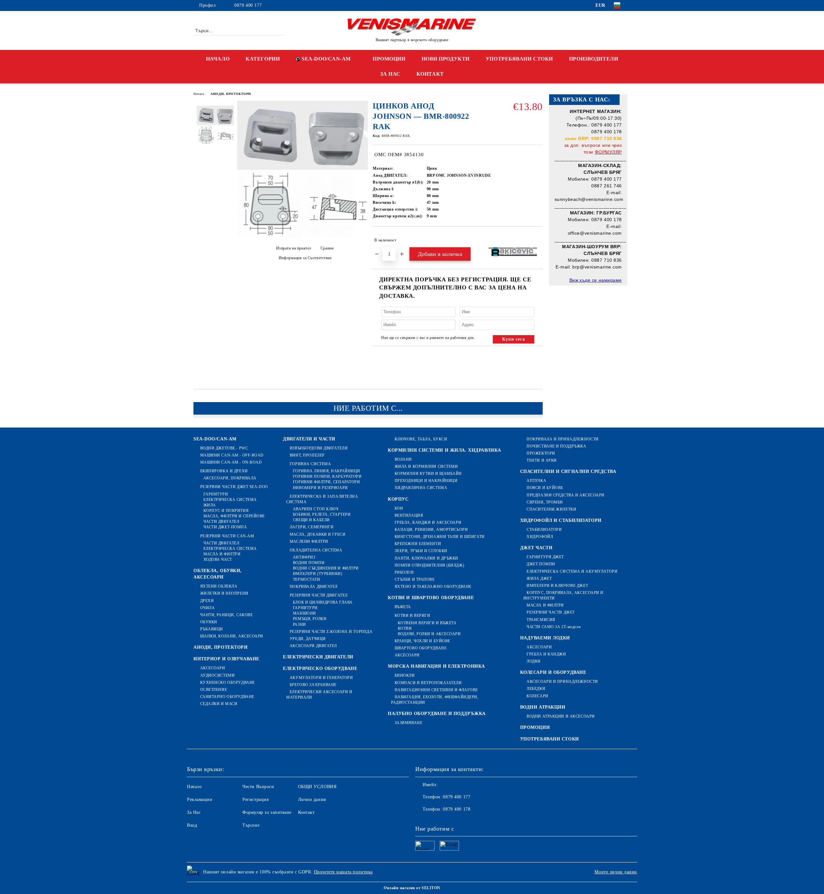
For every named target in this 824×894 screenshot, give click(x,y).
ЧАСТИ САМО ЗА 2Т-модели (553, 627)
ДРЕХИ (207, 600)
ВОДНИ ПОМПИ (308, 562)
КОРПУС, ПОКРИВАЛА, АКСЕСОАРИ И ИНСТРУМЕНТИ (563, 595)
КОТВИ (405, 628)
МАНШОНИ (304, 613)
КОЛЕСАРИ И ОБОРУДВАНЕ (553, 672)
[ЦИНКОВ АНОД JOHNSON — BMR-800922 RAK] (302, 235)
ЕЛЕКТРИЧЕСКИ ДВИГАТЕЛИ (318, 656)
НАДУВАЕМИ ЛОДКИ (545, 637)
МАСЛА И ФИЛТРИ (221, 554)
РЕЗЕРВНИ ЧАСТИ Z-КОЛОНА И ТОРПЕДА (331, 631)
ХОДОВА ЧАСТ (217, 559)
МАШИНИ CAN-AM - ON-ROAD (231, 462)
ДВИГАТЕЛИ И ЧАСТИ (309, 439)
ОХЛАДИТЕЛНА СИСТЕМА (316, 550)
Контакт (306, 812)
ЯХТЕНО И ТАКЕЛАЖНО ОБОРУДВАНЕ (433, 586)
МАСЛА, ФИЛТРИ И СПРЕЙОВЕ (234, 516)
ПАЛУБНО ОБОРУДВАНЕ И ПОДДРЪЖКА (437, 713)
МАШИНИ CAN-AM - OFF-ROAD (232, 455)
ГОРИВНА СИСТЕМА (310, 464)
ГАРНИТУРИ (215, 494)
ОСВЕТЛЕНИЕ (213, 689)
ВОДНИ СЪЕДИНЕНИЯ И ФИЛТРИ (326, 568)
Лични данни (312, 799)
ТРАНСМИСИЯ (541, 619)
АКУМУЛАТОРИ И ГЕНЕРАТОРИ (321, 677)
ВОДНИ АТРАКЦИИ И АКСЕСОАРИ (561, 716)
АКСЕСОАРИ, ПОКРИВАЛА (230, 478)
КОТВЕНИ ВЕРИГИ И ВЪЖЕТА (427, 623)
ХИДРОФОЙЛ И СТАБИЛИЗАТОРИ (561, 520)
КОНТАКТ (430, 74)
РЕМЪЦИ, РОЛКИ (309, 618)
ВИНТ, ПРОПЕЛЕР (307, 455)
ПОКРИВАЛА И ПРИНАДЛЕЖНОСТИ (563, 439)
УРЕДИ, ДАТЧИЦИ (307, 638)
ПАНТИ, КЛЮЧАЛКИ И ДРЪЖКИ (426, 558)
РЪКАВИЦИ (211, 629)
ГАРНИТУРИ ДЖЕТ (545, 557)
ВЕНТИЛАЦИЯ (409, 515)
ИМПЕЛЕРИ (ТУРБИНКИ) (317, 573)
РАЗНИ (299, 624)
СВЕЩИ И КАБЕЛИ (311, 520)
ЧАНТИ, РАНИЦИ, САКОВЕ (226, 615)
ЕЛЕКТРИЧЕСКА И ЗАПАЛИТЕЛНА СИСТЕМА (322, 499)
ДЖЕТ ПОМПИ (541, 564)
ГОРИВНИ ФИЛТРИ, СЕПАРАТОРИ (326, 482)
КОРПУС (398, 499)
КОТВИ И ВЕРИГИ (412, 615)
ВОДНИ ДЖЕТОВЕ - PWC (224, 448)
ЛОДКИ (534, 661)
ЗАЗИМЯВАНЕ (408, 722)
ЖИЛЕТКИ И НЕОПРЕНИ (224, 593)
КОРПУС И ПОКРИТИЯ (225, 510)
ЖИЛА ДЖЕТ (539, 578)
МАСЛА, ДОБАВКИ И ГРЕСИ (317, 534)
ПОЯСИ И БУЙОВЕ (545, 487)
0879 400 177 (248, 5)
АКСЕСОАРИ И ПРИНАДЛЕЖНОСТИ (562, 681)
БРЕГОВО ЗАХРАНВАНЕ (313, 684)
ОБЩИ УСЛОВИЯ (317, 786)
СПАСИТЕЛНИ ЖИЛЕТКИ (551, 509)
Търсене (250, 825)
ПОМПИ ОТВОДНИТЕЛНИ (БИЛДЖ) (429, 565)
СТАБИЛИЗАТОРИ (544, 529)
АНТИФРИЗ (304, 557)
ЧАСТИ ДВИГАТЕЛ (221, 521)
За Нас (194, 812)
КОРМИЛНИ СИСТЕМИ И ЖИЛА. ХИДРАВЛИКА (444, 450)
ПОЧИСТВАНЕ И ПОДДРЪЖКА (556, 446)
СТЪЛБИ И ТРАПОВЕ (415, 579)
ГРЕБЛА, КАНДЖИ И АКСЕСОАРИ (428, 522)
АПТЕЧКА (536, 480)
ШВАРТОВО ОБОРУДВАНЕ (420, 648)
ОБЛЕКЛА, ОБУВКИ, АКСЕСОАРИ (217, 573)
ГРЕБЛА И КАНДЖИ (546, 654)
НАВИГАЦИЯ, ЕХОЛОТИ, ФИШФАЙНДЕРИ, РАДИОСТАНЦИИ (434, 700)
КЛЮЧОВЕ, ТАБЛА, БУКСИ (421, 439)
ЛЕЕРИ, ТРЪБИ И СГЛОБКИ (421, 551)
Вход (192, 825)
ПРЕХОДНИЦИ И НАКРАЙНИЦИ (426, 480)
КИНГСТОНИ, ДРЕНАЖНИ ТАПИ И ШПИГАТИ (440, 536)
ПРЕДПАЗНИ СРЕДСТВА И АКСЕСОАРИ (565, 495)
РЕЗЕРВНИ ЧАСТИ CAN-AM (227, 536)
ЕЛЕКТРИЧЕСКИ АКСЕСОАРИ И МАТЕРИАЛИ (319, 695)
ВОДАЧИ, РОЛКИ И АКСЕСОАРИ (429, 634)
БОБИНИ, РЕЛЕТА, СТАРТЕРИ (322, 514)
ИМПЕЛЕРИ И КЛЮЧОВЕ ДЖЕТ (557, 585)
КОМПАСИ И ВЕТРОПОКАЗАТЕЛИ (428, 683)
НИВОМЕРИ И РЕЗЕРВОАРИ (320, 487)
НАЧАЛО (217, 58)
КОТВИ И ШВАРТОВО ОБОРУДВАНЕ (431, 597)
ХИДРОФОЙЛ (540, 536)
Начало (198, 94)
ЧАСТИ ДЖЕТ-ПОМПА (225, 527)
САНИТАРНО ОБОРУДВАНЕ (227, 696)
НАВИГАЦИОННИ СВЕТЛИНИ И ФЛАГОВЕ (436, 690)
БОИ (399, 508)
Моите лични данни (616, 872)
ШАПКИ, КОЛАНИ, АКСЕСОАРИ (231, 636)
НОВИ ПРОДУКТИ (446, 58)
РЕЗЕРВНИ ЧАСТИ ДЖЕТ (551, 612)
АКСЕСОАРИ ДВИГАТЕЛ (313, 646)
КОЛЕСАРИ (537, 696)
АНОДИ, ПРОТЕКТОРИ (231, 94)
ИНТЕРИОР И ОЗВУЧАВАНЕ (226, 658)
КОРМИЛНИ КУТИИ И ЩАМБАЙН (428, 473)
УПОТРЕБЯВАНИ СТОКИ (519, 58)
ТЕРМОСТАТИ (306, 579)
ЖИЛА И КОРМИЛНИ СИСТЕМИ (426, 466)
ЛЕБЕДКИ (536, 688)
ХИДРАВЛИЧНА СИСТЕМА (421, 487)
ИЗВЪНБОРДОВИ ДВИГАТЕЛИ (319, 448)
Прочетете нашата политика (343, 872)
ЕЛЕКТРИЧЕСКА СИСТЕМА (230, 499)
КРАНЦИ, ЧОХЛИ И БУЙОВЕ (422, 641)
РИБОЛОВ (404, 572)
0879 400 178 (456, 809)
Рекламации (199, 799)
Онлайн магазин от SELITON (412, 888)
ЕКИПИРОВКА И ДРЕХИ (224, 471)
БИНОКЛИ (405, 675)
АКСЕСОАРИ (212, 668)
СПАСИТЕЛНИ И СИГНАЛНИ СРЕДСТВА (568, 471)
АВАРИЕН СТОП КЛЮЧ (315, 509)
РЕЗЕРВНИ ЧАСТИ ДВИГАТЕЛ (318, 595)
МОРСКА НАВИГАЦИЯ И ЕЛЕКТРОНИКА (436, 666)
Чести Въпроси (258, 786)
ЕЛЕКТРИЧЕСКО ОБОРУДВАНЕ (320, 668)
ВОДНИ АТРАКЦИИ (543, 707)
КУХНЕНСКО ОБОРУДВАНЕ (227, 682)
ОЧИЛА (207, 608)
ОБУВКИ (208, 622)
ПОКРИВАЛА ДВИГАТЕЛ (314, 586)
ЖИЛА (209, 505)
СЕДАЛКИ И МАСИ (218, 703)
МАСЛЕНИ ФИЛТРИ (309, 541)
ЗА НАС (390, 74)
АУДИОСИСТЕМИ (217, 675)
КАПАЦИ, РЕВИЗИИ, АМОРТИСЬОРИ (431, 529)
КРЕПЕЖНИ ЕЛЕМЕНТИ (418, 543)
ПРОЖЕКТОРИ (541, 453)
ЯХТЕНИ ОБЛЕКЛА (218, 586)
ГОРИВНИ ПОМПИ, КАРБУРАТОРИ (327, 476)
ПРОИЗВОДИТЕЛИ (593, 58)
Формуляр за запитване (267, 812)
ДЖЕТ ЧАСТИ (536, 547)
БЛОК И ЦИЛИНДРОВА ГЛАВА (322, 602)
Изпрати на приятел (293, 248)
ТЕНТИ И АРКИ (542, 460)
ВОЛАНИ (403, 459)
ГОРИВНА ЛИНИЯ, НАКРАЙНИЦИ (326, 471)
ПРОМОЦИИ (389, 58)
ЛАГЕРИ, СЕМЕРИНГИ (311, 527)
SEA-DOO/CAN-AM (326, 58)
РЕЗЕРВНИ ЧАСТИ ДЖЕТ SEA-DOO (234, 487)
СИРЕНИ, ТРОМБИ (545, 502)
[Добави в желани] (538, 240)
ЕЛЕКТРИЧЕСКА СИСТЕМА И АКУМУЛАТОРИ (572, 571)
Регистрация (255, 799)
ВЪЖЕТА (403, 607)
